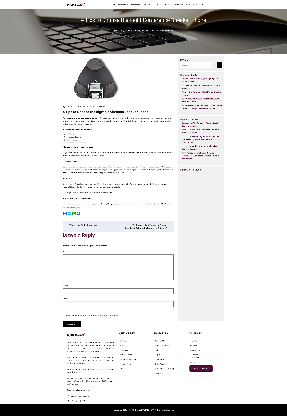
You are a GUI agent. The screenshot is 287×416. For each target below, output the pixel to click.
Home (116, 30)
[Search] (219, 65)
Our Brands (165, 5)
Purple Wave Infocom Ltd (145, 409)
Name (65, 286)
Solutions (122, 5)
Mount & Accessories (163, 373)
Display (157, 355)
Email (65, 299)
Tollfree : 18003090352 (79, 396)
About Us (111, 5)
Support (123, 368)
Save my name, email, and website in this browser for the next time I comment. (92, 315)
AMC (156, 5)
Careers (178, 5)
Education (193, 345)
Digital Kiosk (159, 359)
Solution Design (126, 355)
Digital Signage (194, 350)
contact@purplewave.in (79, 390)
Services (147, 5)
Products (135, 5)
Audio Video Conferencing (164, 368)
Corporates (193, 341)
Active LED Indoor (161, 341)
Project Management (128, 359)
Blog (188, 5)
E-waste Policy (125, 364)
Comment (66, 252)
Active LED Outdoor (162, 345)
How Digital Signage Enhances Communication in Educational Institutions (200, 156)
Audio (157, 350)
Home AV (192, 362)
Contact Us (198, 5)
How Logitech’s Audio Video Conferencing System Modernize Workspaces (201, 139)
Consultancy (124, 350)
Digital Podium (160, 364)
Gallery (122, 345)
